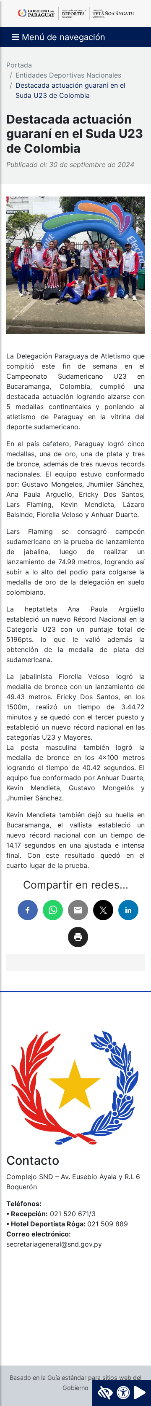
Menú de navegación (62, 37)
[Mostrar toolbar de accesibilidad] (121, 1393)
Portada (19, 65)
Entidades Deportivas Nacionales (68, 75)
